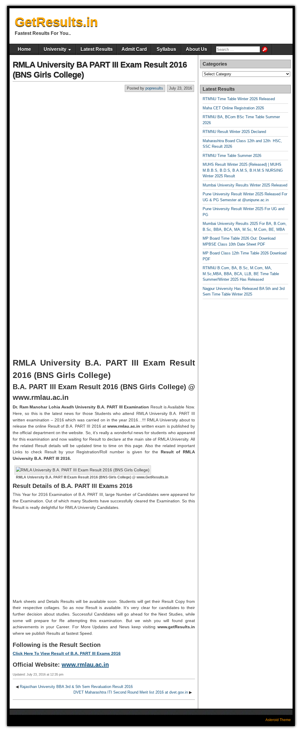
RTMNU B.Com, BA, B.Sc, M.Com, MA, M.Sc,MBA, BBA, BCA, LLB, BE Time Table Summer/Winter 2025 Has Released (241, 274)
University (55, 49)
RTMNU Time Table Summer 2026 (232, 155)
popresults (154, 88)
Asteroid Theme (278, 720)
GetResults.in (56, 21)
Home (24, 49)
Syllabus (166, 49)
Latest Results (97, 49)
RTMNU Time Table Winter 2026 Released (239, 99)
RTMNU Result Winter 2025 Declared (234, 131)
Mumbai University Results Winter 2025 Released (245, 185)
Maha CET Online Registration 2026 (233, 108)
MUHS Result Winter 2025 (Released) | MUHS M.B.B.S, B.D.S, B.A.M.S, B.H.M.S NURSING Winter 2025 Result (243, 170)
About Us (196, 49)
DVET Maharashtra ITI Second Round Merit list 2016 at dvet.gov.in (130, 692)
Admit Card (134, 49)
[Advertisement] (104, 136)
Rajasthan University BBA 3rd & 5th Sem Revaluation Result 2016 (76, 686)
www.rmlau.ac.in (85, 664)
